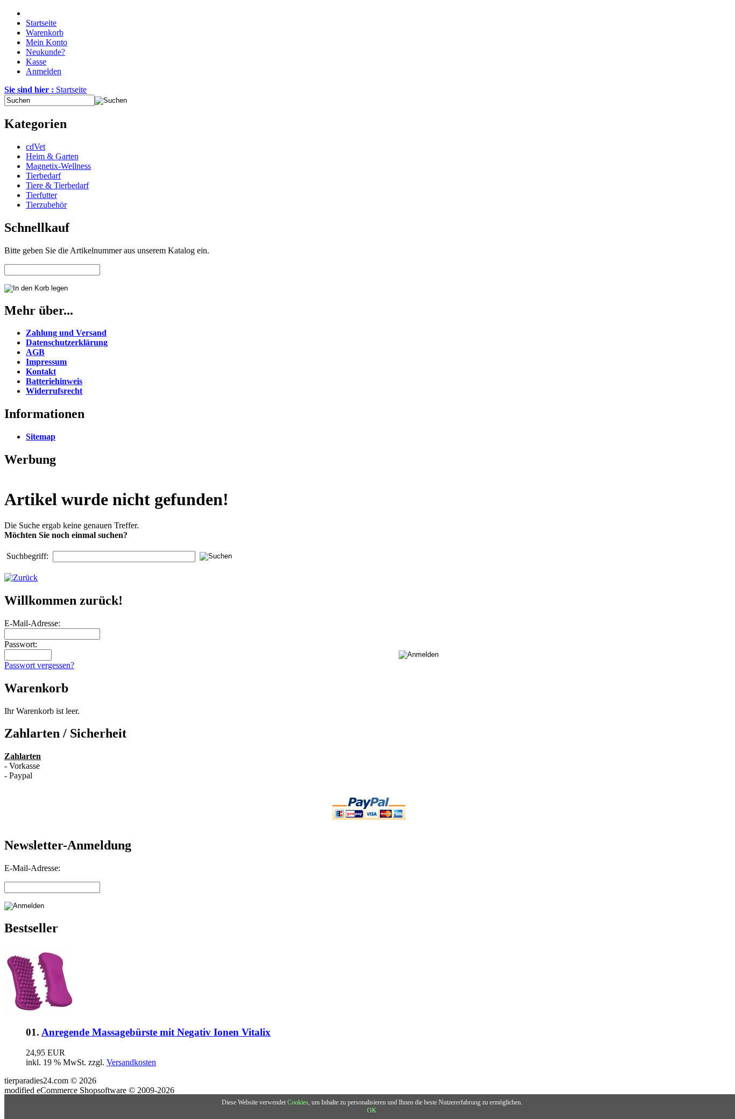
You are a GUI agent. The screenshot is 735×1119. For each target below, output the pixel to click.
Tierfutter (41, 195)
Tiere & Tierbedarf (57, 185)
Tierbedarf (43, 175)
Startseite (41, 22)
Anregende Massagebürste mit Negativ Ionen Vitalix (156, 1032)
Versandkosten (131, 1062)
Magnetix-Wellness (58, 166)
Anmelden (43, 71)
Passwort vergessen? (39, 665)
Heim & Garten (52, 156)
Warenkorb (44, 32)
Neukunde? (45, 51)
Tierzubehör (46, 204)
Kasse (36, 61)
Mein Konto (46, 42)
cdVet (35, 146)
